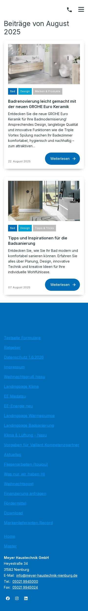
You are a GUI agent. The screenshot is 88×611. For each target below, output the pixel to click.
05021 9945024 (25, 587)
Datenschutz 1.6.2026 (24, 357)
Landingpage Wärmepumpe (29, 415)
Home (9, 536)
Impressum (14, 367)
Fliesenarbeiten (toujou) (26, 464)
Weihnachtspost (18, 483)
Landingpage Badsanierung (29, 425)
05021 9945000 (25, 581)
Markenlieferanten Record (28, 522)
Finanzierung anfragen (25, 493)
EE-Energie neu (18, 405)
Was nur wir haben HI (24, 474)
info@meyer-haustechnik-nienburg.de (46, 575)
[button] (81, 9)
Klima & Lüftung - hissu (25, 435)
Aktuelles (12, 454)
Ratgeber (12, 347)
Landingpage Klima (21, 386)
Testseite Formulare (22, 337)
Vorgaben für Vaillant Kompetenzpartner (41, 444)
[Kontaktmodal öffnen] (69, 9)
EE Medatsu (15, 396)
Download (13, 513)
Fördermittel (15, 503)
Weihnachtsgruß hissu (24, 376)
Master (10, 546)
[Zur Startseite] (44, 320)
